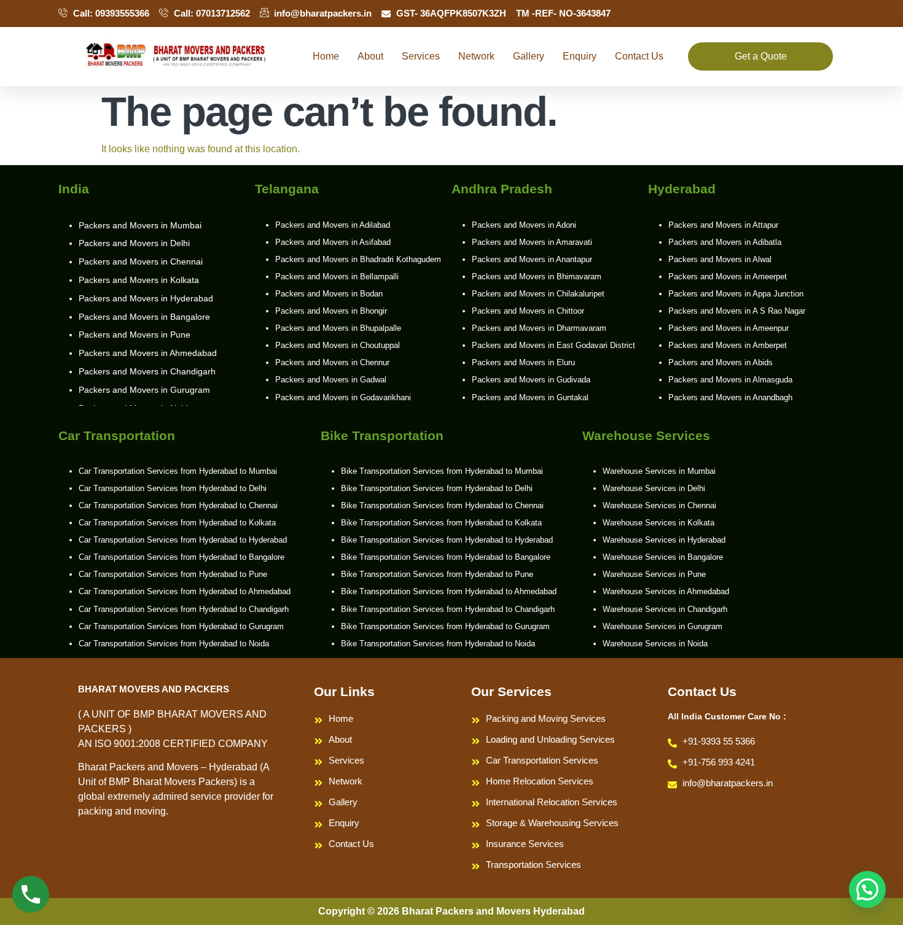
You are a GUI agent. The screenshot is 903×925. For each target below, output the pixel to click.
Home (326, 56)
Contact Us (639, 56)
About (370, 56)
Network (476, 56)
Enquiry (579, 56)
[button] (867, 889)
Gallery (528, 56)
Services (421, 56)
